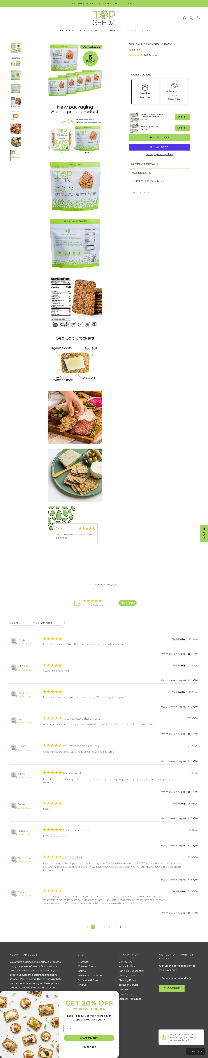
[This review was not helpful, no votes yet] (194, 654)
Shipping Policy (127, 980)
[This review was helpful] (189, 913)
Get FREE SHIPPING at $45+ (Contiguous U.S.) (103, 3)
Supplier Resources (130, 999)
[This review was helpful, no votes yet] (189, 654)
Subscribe (172, 988)
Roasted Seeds (91, 30)
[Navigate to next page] (121, 927)
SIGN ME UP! (89, 1038)
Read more (135, 903)
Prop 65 (123, 989)
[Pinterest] (148, 192)
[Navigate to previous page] (87, 927)
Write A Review (127, 602)
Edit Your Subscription (132, 971)
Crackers (65, 30)
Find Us (82, 985)
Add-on (182, 117)
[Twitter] (144, 192)
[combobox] (23, 622)
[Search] (191, 17)
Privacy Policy (127, 975)
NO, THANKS (89, 1047)
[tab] (159, 164)
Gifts (131, 30)
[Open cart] (198, 18)
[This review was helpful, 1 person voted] (189, 879)
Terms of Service (129, 985)
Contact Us (125, 961)
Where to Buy (127, 966)
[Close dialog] (115, 994)
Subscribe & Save (88, 980)
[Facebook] (140, 192)
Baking (115, 30)
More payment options (159, 154)
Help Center (126, 994)
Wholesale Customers (91, 975)
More (146, 30)
